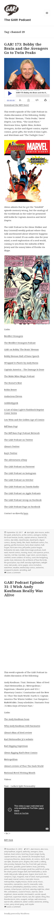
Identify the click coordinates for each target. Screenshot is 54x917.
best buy (25, 854)
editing (43, 861)
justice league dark (19, 871)
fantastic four (20, 864)
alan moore (39, 532)
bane (41, 851)
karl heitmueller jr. (35, 871)
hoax (35, 866)
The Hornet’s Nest (13, 382)
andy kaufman (9, 851)
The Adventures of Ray (15, 459)
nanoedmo (8, 884)
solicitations (13, 892)
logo (14, 876)
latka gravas (23, 874)
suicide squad (40, 894)
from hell (32, 864)
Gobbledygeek (11, 403)
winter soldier (28, 902)
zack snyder (29, 904)
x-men (6, 904)
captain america (30, 537)
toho (18, 899)
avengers (37, 535)
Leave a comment (13, 572)
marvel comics (14, 552)
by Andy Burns (21, 362)
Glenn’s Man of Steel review (18, 732)
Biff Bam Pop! (11, 426)
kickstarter (8, 550)
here (26, 513)
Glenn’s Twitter (12, 446)
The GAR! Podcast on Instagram (20, 473)
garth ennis (8, 866)
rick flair (14, 555)
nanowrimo (18, 884)
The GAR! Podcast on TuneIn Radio (21, 486)
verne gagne (23, 565)
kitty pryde (13, 874)
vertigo (31, 899)
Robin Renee (10, 389)
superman (8, 897)
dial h (43, 859)
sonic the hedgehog (40, 557)
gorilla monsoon (17, 545)
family (19, 542)
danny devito (26, 859)
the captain (36, 897)
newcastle (34, 884)
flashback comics (37, 542)
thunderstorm (9, 899)
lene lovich (39, 874)
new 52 (26, 884)
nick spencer (38, 552)
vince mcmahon (35, 565)
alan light (30, 532)
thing (44, 897)
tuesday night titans (33, 562)
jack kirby (41, 866)
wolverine (40, 567)
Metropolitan (11, 759)
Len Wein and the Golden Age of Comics (24, 419)
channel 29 (42, 537)
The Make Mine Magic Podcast (19, 376)
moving (24, 552)
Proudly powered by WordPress (16, 913)
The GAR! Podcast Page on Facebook (22, 506)
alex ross (44, 849)
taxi (29, 897)
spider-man (8, 560)
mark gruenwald (42, 876)
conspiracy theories (12, 859)
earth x (37, 861)
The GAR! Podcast (17, 20)
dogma (26, 861)
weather (16, 567)
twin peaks (13, 565)
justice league (36, 547)
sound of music (24, 892)
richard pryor (16, 889)
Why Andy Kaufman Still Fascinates (22, 725)
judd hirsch (40, 869)
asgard (19, 851)
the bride (43, 560)
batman (7, 854)
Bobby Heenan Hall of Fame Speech (21, 356)
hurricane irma (16, 547)
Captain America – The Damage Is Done (24, 369)
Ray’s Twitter (10, 453)
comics (7, 540)
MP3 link (8, 840)
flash (28, 542)
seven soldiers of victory (21, 557)
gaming (7, 545)
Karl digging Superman (16, 745)
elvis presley (9, 864)
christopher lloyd (38, 856)
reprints (7, 555)
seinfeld (7, 557)
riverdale (21, 555)
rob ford (25, 889)
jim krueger (22, 869)
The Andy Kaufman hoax (16, 719)
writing (45, 902)
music (30, 552)
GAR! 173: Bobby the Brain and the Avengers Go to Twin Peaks (26, 48)
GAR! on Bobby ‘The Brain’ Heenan (21, 349)
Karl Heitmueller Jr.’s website (18, 739)
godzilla (17, 866)
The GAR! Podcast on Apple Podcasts (22, 493)
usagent (24, 899)
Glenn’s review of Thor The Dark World (23, 766)
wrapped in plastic (11, 570)
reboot (40, 887)
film (23, 542)
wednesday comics (27, 567)
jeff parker (26, 547)
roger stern (30, 555)
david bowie (24, 540)
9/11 (28, 849)
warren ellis (8, 902)
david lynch (34, 540)
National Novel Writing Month (19, 772)
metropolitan (9, 881)
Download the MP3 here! (16, 105)
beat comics (16, 854)
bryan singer (34, 854)
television (18, 560)
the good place (10, 562)
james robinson (10, 869)
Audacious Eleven (13, 396)
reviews (7, 889)
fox (46, 542)
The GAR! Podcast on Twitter (18, 439)
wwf (29, 570)
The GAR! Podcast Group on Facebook (23, 499)
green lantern (26, 866)
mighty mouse (21, 881)
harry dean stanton (32, 545)
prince (46, 552)
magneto (20, 876)
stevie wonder (18, 894)
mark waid (8, 879)
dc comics (36, 859)
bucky (42, 854)
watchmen (8, 567)
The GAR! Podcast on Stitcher (18, 479)
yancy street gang (17, 904)
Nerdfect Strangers (13, 336)
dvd (31, 861)
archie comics (27, 535)
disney (13, 542)
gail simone (42, 864)
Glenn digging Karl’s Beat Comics (20, 752)
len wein (16, 550)
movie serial (32, 881)
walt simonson (40, 899)
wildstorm (18, 902)
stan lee (35, 892)
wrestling (23, 570)
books (20, 537)
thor (47, 897)
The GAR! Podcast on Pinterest (19, 466)
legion (31, 874)
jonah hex (31, 869)
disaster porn (17, 861)
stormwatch (29, 894)
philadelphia (18, 887)
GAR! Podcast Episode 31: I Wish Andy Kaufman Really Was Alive (24, 588)
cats (19, 856)
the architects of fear (31, 560)
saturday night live (37, 889)
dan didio (14, 540)
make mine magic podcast (30, 550)
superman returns (20, 897)
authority (26, 851)
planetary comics (30, 887)
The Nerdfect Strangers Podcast (20, 342)
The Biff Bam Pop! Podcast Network (22, 433)
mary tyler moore (32, 879)
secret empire (41, 555)
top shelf (20, 562)
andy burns (16, 535)
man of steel (30, 876)
